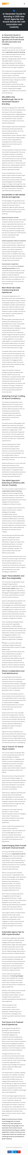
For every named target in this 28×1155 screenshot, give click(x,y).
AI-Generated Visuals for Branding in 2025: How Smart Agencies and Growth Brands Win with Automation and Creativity (14, 20)
